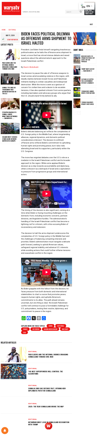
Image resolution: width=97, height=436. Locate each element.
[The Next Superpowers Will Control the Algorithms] (13, 371)
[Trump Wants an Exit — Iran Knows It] (77, 70)
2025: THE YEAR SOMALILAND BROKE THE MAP (46, 406)
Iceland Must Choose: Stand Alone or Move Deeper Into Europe (9, 139)
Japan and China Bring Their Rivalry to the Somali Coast (89, 11)
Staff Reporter (12, 39)
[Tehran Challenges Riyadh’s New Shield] (77, 103)
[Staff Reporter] (4, 40)
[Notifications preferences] (4, 430)
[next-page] (79, 112)
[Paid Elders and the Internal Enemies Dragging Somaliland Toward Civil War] (10, 54)
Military (65, 329)
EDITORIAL (12, 30)
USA (24, 332)
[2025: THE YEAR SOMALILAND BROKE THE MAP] (13, 405)
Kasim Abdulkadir (31, 67)
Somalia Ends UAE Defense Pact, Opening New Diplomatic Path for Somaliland (47, 389)
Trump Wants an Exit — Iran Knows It (87, 70)
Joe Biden (35, 329)
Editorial (60, 325)
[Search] (80, 12)
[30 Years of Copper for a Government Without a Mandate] (77, 81)
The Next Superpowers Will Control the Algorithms (45, 372)
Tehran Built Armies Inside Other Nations (88, 92)
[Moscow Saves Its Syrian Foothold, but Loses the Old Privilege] (77, 59)
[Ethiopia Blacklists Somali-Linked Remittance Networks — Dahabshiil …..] (10, 104)
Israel (25, 329)
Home (4, 30)
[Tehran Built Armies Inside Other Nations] (77, 92)
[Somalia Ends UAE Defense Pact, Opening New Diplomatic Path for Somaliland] (13, 388)
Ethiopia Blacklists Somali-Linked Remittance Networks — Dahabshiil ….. (9, 115)
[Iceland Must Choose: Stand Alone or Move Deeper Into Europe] (10, 128)
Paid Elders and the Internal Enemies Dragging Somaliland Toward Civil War (9, 66)
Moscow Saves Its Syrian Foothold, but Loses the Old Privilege (88, 59)
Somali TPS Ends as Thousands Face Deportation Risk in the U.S (9, 90)
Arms (50, 325)
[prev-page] (75, 112)
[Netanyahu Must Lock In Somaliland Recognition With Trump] (13, 422)
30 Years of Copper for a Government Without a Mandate (87, 81)
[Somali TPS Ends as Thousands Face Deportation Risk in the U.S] (10, 79)
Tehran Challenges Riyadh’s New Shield (87, 103)
